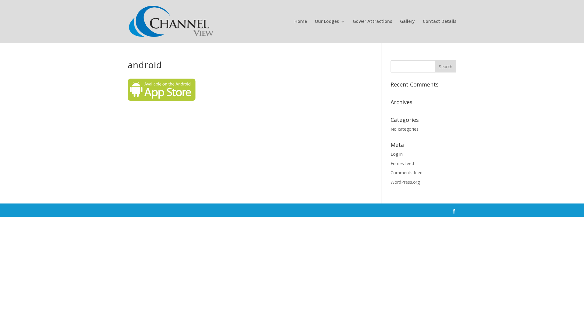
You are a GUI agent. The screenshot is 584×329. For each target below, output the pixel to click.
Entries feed (402, 163)
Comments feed (406, 172)
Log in (397, 154)
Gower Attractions (372, 21)
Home (300, 21)
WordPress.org (405, 182)
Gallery (407, 21)
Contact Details (439, 21)
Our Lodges (327, 21)
